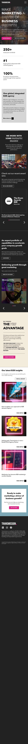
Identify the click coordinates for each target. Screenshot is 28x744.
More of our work (8, 274)
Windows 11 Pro (8, 280)
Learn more (6, 258)
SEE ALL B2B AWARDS (8, 186)
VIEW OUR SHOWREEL (19, 38)
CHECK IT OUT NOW (9, 357)
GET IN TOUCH (6, 38)
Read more (20, 301)
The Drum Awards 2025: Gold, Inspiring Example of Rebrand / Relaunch (13, 216)
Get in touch (14, 507)
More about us (7, 118)
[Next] (24, 222)
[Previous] (4, 222)
